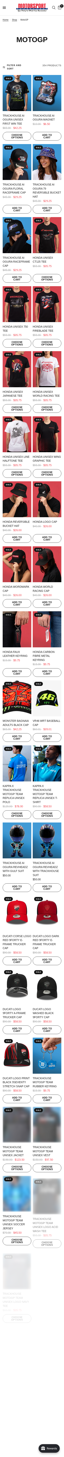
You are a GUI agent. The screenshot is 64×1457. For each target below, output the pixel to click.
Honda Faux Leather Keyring (15, 654)
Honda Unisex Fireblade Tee (43, 328)
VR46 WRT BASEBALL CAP (46, 722)
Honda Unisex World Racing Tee (46, 393)
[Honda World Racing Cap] (47, 564)
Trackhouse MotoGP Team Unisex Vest (43, 1151)
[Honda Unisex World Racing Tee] (47, 369)
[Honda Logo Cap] (47, 499)
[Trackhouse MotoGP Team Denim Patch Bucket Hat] (47, 1340)
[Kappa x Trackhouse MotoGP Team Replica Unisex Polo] (17, 763)
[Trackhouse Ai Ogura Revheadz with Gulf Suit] (17, 840)
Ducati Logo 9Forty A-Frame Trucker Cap (14, 1013)
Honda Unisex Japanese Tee (13, 393)
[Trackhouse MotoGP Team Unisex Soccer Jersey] (17, 1194)
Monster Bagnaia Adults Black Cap (16, 722)
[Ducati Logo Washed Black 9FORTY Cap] (47, 987)
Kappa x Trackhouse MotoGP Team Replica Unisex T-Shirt (45, 794)
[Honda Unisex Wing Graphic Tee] (47, 434)
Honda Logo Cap (45, 521)
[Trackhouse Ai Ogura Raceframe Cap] (17, 235)
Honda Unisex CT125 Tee (43, 259)
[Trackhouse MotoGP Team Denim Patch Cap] (47, 1413)
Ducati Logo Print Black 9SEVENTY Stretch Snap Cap (16, 1082)
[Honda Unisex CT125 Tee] (47, 235)
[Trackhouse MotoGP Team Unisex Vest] (47, 1125)
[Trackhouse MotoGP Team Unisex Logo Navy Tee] (17, 1267)
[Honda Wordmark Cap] (17, 564)
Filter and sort (14, 67)
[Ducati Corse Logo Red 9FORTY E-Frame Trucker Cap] (17, 913)
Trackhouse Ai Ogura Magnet (44, 117)
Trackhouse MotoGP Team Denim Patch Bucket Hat (43, 1368)
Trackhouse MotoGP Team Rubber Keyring (45, 1082)
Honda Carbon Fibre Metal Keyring (44, 655)
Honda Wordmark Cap (16, 588)
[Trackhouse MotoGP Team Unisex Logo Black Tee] (47, 1267)
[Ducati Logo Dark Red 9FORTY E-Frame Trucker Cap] (47, 913)
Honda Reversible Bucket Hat (16, 523)
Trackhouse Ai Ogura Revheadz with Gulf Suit (15, 866)
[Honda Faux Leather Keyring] (17, 629)
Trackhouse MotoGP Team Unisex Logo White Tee (16, 1368)
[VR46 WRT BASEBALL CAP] (47, 698)
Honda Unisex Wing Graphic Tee (47, 458)
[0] (59, 7)
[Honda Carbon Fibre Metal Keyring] (47, 629)
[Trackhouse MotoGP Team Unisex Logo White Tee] (17, 1340)
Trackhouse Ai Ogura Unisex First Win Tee (13, 119)
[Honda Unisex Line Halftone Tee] (17, 434)
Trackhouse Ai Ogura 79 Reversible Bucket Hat (47, 190)
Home (6, 20)
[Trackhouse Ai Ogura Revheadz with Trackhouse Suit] (47, 840)
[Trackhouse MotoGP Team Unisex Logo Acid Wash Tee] (47, 1194)
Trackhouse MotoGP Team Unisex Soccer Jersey (14, 1222)
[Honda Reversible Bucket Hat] (17, 499)
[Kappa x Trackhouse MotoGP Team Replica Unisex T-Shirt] (47, 763)
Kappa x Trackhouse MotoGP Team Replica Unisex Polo (14, 794)
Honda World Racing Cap (43, 588)
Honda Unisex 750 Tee (15, 328)
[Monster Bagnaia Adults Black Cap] (17, 698)
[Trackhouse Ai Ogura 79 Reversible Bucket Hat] (47, 162)
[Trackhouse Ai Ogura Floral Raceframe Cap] (17, 162)
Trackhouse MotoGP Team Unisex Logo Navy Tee (16, 1295)
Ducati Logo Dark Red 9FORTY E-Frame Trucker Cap (46, 942)
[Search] (54, 7)
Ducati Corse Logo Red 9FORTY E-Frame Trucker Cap (17, 942)
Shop (14, 20)
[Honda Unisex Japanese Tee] (17, 369)
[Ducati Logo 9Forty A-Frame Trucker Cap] (17, 987)
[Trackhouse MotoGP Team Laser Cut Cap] (17, 1413)
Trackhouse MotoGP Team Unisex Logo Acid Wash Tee (45, 1222)
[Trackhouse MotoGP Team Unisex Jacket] (17, 1125)
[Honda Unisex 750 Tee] (17, 304)
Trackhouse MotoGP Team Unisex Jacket (13, 1151)
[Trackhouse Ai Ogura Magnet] (47, 93)
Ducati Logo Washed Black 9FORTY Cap (43, 1013)
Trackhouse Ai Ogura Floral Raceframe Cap (14, 188)
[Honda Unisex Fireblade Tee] (47, 304)
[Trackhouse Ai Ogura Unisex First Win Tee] (17, 93)
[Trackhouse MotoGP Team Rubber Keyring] (47, 1056)
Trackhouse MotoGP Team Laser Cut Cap (13, 1439)
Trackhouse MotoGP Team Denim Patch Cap (45, 1439)
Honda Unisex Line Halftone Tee (16, 458)
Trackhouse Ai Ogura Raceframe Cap (16, 261)
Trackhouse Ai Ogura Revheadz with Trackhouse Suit (46, 869)
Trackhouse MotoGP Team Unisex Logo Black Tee (47, 1295)
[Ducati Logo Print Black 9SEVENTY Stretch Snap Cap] (17, 1056)
